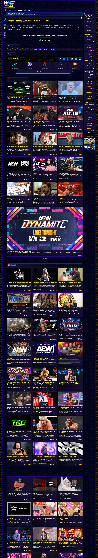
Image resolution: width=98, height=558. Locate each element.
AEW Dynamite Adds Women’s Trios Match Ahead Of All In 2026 (18, 383)
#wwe (35, 49)
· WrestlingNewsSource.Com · (9, 8)
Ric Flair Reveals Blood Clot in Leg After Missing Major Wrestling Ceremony (70, 97)
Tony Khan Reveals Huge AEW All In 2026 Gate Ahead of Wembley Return (18, 122)
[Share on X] (80, 59)
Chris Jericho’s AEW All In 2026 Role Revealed (43, 333)
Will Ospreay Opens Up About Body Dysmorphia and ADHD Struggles (44, 198)
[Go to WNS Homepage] (9, 4)
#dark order (52, 49)
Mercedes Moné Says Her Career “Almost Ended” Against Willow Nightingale (43, 308)
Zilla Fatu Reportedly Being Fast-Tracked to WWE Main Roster (44, 97)
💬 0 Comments (27, 104)
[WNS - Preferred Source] (45, 39)
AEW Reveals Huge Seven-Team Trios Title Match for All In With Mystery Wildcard (70, 122)
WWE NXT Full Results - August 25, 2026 (67, 456)
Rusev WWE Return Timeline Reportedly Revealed (44, 517)
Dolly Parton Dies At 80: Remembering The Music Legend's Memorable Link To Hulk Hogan (69, 492)
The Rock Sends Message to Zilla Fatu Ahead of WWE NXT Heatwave (18, 408)
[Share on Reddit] (72, 59)
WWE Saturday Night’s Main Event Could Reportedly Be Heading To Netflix (44, 408)
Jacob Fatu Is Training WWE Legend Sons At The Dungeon (69, 198)
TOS (86, 136)
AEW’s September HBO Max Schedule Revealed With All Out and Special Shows (18, 172)
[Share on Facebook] (68, 59)
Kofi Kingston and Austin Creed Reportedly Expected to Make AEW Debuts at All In (44, 122)
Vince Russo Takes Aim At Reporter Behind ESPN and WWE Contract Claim (19, 308)
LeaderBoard (74, 68)
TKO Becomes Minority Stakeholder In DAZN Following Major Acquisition (19, 432)
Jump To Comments (15, 68)
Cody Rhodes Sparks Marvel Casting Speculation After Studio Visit (70, 147)
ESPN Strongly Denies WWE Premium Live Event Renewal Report (43, 492)
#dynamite (89, 48)
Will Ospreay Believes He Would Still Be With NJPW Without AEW (70, 308)
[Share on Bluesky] (64, 59)
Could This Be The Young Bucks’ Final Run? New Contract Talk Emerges (69, 518)
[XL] (17, 17)
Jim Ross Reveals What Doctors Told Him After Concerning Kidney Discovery (43, 147)
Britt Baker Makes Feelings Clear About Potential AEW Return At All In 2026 (70, 408)
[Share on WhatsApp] (76, 59)
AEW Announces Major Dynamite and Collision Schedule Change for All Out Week (43, 357)
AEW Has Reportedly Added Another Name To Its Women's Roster (17, 198)
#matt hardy (45, 49)
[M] (14, 17)
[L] (16, 17)
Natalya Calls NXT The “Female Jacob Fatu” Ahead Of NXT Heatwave (70, 432)
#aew (40, 49)
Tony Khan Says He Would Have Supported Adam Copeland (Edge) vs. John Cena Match (43, 383)
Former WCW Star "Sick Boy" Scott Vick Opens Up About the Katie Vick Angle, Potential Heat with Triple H (19, 492)
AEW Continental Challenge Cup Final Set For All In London (70, 334)
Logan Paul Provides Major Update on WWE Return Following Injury (70, 283)
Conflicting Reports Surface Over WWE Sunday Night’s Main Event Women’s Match (19, 283)
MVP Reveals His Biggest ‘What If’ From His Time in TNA (18, 543)
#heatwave (89, 39)
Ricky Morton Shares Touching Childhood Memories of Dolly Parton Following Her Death (44, 432)
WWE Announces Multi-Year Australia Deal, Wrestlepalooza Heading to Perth (16, 97)
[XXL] (19, 17)
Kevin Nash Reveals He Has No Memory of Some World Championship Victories (17, 457)
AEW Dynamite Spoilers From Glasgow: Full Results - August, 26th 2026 (70, 357)
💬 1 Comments (78, 104)
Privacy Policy (89, 136)
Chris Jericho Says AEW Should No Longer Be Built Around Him (44, 457)
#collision (89, 107)
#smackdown (89, 21)
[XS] (12, 17)
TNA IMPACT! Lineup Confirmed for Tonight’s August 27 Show (44, 172)
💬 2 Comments (27, 315)
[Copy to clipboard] (60, 59)
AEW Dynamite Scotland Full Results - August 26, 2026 (19, 251)
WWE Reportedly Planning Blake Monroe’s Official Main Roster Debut (45, 283)
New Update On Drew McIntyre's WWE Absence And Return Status (44, 543)
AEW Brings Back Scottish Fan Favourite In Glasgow (18, 333)
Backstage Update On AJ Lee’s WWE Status (68, 382)
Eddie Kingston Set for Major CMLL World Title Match (70, 542)
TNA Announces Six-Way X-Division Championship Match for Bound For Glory (18, 147)
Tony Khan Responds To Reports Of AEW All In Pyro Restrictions (18, 357)
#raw (89, 77)
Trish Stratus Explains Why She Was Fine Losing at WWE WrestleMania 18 (69, 172)
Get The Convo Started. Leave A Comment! (44, 71)
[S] (13, 17)
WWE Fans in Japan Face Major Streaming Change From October (18, 518)
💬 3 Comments (78, 499)
